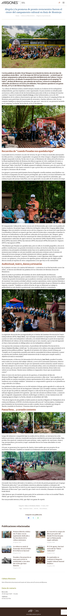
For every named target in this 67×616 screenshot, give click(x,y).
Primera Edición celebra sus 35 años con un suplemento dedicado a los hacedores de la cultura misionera (21, 536)
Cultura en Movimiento (30, 505)
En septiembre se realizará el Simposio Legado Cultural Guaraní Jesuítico (55, 560)
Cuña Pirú (36, 508)
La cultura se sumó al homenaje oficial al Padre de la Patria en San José (22, 549)
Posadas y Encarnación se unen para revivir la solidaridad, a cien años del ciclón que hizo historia (22, 561)
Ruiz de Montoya (43, 508)
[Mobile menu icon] (63, 2)
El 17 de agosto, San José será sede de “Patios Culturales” (55, 549)
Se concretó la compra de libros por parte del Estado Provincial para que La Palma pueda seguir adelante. (56, 536)
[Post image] (6, 534)
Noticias (38, 505)
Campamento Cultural (27, 508)
